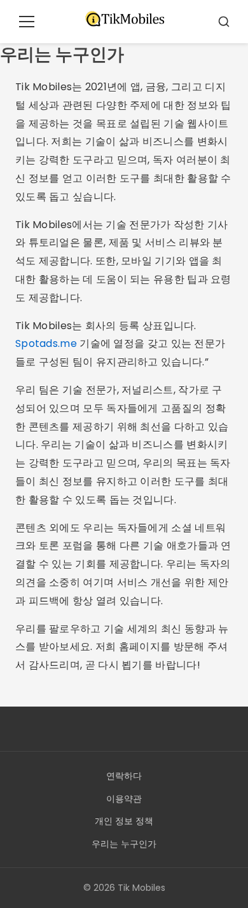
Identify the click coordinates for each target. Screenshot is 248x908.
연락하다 (124, 775)
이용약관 (124, 798)
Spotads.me (46, 343)
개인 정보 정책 (124, 821)
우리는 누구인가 (124, 843)
